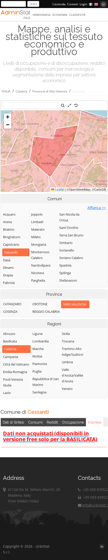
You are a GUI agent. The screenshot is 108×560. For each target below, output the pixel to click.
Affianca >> (96, 207)
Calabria (21, 91)
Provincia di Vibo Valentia (49, 91)
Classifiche (77, 15)
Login (83, 4)
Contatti (72, 4)
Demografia (41, 15)
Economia (59, 15)
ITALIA (6, 91)
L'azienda (59, 4)
